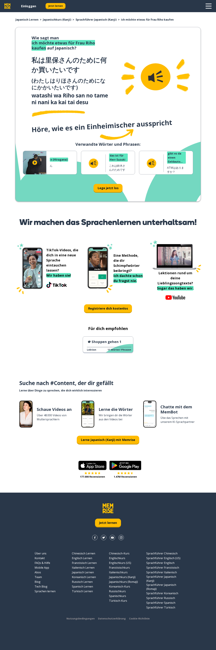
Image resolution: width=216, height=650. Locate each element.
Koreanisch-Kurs (119, 586)
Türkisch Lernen (82, 591)
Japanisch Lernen (27, 19)
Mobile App (42, 567)
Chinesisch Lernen (83, 553)
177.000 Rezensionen (92, 476)
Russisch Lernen (82, 582)
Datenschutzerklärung (112, 618)
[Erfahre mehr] (209, 6)
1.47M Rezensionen (125, 476)
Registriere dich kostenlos (108, 308)
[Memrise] (7, 6)
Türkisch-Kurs (118, 601)
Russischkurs (117, 591)
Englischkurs (117, 558)
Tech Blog (41, 586)
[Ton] (155, 76)
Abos (38, 572)
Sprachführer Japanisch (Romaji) (161, 587)
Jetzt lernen (55, 5)
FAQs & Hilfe (42, 563)
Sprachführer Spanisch (160, 603)
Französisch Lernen (84, 563)
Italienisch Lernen (83, 567)
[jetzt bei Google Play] (125, 465)
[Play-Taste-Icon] (34, 162)
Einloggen (28, 6)
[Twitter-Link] (103, 537)
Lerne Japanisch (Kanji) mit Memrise (108, 440)
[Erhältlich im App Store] (92, 465)
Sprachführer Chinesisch (162, 553)
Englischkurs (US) (120, 563)
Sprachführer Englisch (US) (163, 558)
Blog (37, 582)
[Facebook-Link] (95, 537)
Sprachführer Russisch (160, 598)
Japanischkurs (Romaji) (123, 582)
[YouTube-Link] (112, 537)
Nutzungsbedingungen (80, 618)
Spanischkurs (117, 596)
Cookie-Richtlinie (139, 618)
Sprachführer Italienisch (161, 572)
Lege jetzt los (108, 188)
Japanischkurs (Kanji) (57, 19)
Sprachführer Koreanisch (162, 593)
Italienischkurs (118, 572)
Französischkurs (119, 567)
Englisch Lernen (82, 558)
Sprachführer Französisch (162, 567)
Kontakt (40, 558)
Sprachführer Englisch (160, 563)
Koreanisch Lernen (84, 577)
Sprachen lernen (45, 591)
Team (38, 577)
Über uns (40, 553)
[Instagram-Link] (121, 537)
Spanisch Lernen (82, 586)
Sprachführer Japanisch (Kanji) (96, 19)
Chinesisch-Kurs (119, 553)
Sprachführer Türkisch (160, 607)
